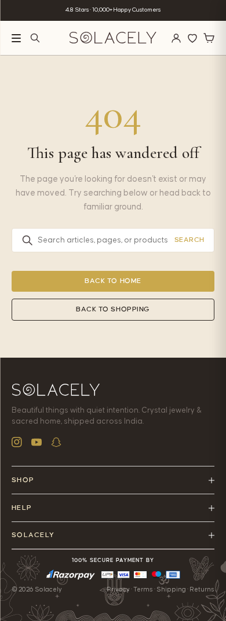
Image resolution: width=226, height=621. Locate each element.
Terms (143, 589)
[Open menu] (16, 38)
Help (22, 508)
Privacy (118, 589)
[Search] (35, 38)
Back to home (113, 281)
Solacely (33, 535)
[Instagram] (17, 442)
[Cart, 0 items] (208, 38)
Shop (23, 480)
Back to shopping (113, 309)
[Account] (176, 38)
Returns (201, 589)
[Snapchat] (56, 442)
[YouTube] (36, 442)
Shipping (171, 589)
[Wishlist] (192, 38)
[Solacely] (113, 38)
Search (189, 240)
